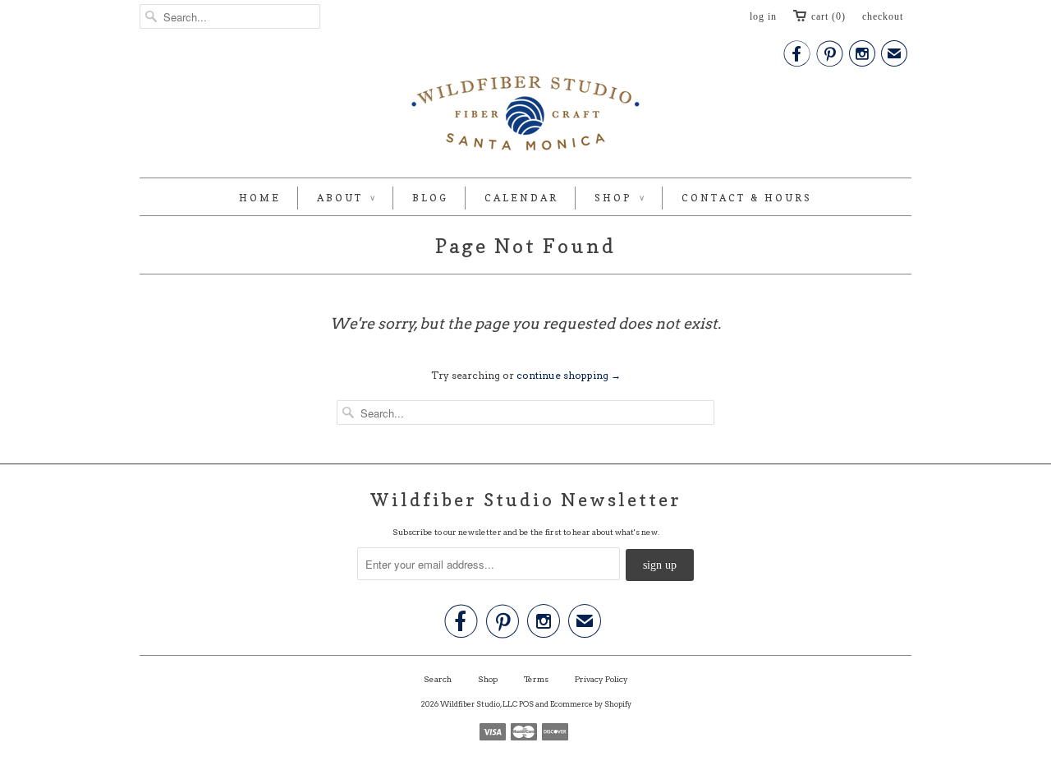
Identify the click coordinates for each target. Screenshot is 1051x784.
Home (260, 197)
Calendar (521, 197)
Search (438, 679)
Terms (536, 679)
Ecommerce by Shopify (590, 703)
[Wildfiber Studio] (525, 116)
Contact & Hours (747, 197)
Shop (619, 197)
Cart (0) (828, 16)
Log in (763, 16)
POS (526, 703)
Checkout (882, 16)
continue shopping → (568, 375)
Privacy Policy (601, 679)
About (346, 197)
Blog (430, 197)
